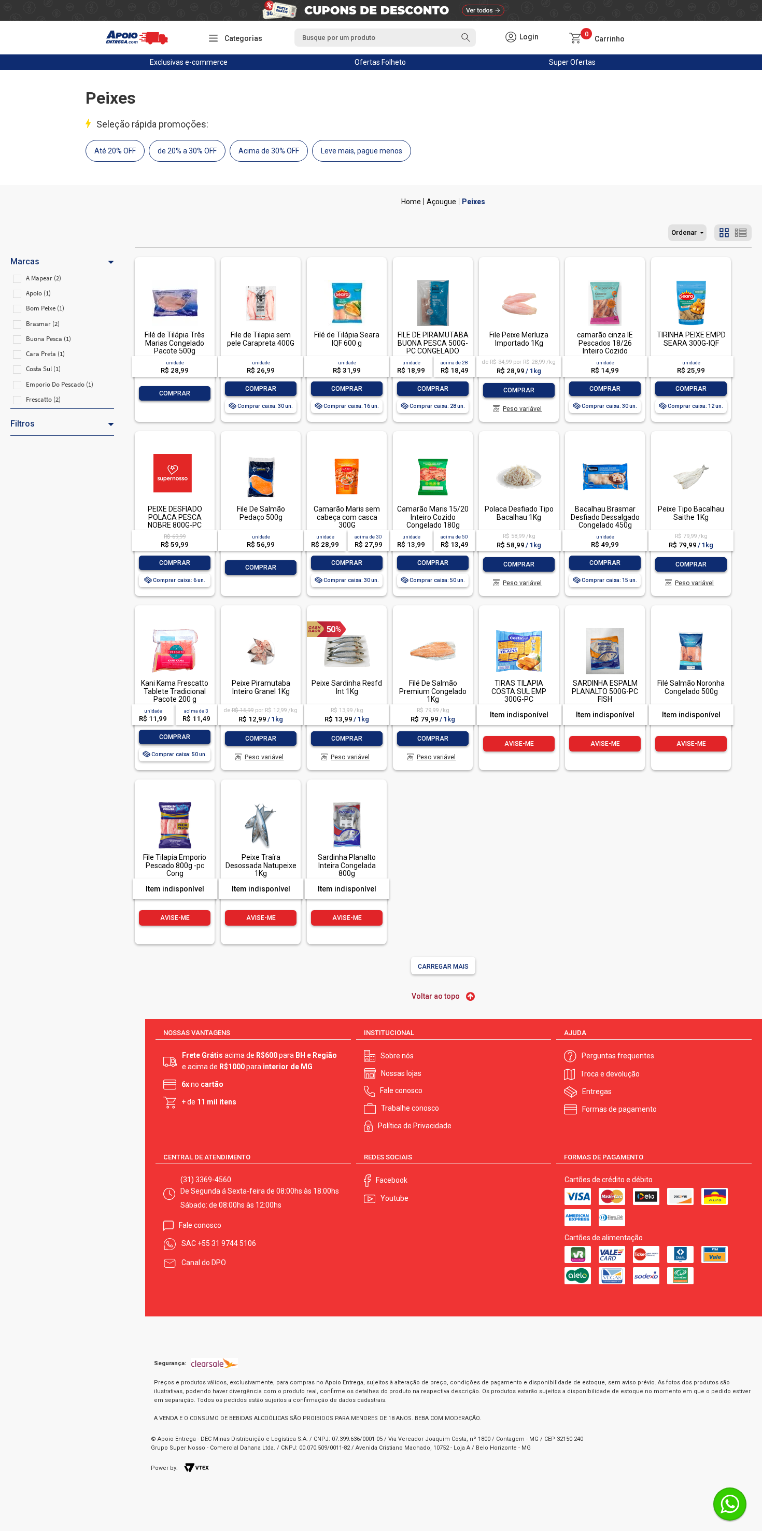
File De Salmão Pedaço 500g (261, 513)
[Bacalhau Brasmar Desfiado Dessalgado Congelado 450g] (605, 455)
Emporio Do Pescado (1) (59, 384)
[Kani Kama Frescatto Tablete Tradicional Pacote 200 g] (175, 629)
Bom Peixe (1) (45, 308)
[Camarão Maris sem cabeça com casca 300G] (347, 455)
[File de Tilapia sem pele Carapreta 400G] (261, 281)
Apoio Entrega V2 (411, 201)
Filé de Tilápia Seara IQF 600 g (346, 339)
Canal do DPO (203, 1262)
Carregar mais (443, 966)
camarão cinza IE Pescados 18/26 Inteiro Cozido (605, 343)
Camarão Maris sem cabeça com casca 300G (347, 517)
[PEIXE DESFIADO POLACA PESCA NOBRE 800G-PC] (175, 455)
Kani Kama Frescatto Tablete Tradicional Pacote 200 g (174, 691)
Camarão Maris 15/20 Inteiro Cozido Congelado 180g (433, 517)
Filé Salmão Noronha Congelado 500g (691, 687)
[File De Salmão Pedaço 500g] (261, 455)
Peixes (473, 201)
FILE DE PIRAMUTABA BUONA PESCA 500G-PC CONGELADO (433, 343)
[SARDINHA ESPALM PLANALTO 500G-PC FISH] (605, 629)
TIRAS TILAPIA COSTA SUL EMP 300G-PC (518, 691)
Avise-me (519, 743)
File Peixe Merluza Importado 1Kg (518, 339)
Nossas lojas (401, 1073)
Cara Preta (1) (45, 353)
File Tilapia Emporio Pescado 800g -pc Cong (174, 865)
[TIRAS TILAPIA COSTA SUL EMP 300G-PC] (519, 629)
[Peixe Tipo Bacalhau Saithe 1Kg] (691, 455)
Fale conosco (401, 1090)
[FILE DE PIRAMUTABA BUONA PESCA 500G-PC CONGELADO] (433, 281)
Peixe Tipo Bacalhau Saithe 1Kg (691, 513)
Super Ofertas (572, 62)
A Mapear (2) (43, 278)
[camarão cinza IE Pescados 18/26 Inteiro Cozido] (605, 281)
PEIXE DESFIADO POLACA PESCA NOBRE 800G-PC (175, 517)
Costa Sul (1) (43, 368)
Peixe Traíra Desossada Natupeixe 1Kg (261, 865)
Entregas (597, 1091)
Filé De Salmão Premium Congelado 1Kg (433, 691)
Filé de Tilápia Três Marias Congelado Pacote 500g (175, 343)
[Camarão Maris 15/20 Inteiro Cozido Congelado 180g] (433, 455)
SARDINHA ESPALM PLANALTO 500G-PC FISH (605, 691)
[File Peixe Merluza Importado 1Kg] (519, 281)
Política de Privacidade (414, 1126)
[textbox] (385, 38)
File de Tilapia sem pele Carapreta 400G (260, 339)
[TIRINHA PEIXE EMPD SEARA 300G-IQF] (691, 281)
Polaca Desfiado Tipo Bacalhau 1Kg (519, 513)
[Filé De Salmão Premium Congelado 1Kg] (433, 629)
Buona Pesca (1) (48, 338)
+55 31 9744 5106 (226, 1243)
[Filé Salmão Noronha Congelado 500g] (691, 629)
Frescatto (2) (43, 399)
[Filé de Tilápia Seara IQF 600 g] (347, 281)
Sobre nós (397, 1056)
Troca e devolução (610, 1074)
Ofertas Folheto (380, 62)
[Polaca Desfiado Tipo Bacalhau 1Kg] (519, 455)
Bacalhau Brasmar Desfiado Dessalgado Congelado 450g (605, 517)
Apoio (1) (38, 293)
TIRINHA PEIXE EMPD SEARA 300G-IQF (691, 339)
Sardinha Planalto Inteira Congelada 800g (347, 865)
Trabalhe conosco (410, 1108)
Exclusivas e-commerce (189, 62)
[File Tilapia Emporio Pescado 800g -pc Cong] (175, 803)
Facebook (391, 1180)
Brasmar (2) (43, 323)
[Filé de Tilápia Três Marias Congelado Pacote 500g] (175, 281)
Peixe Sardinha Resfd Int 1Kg (347, 687)
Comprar (174, 393)
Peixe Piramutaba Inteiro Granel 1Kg (261, 687)
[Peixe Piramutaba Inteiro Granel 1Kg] (261, 629)
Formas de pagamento (619, 1109)
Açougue (441, 201)
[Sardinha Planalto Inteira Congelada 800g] (347, 803)
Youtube (394, 1198)
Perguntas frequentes (618, 1056)
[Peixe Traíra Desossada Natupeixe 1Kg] (261, 803)
